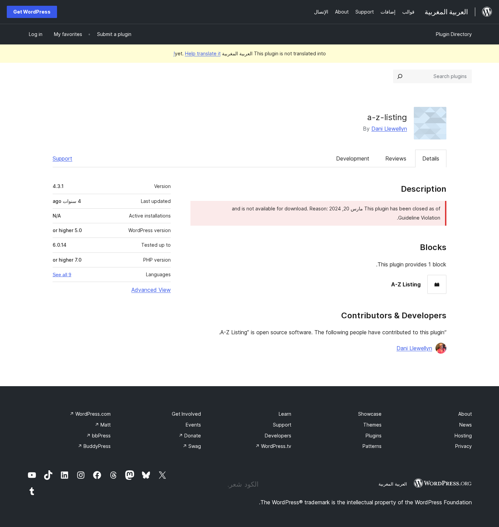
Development (352, 158)
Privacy (463, 446)
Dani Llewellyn (389, 128)
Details (430, 158)
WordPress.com (90, 414)
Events (193, 425)
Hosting (463, 435)
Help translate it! (197, 53)
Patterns (372, 446)
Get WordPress (32, 12)
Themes (372, 425)
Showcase (370, 414)
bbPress (98, 435)
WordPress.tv (273, 446)
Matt (103, 425)
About (465, 414)
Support (62, 158)
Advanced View (151, 289)
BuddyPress (94, 446)
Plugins (374, 435)
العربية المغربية (392, 484)
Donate (190, 435)
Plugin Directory (454, 34)
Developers (278, 435)
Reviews (395, 158)
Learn (285, 414)
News (465, 425)
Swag (192, 446)
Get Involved (186, 414)
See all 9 (62, 274)
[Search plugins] (400, 76)
